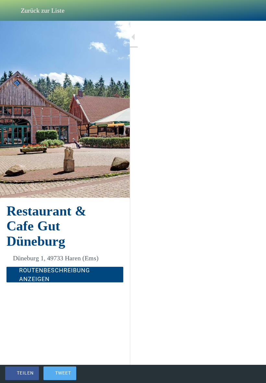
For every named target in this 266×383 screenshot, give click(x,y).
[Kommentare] (253, 374)
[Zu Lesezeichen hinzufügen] (237, 374)
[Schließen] (10, 10)
